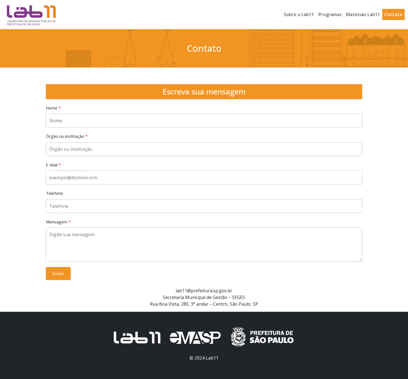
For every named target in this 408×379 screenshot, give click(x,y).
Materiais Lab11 (363, 14)
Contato (393, 14)
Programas (330, 14)
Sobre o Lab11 (299, 14)
